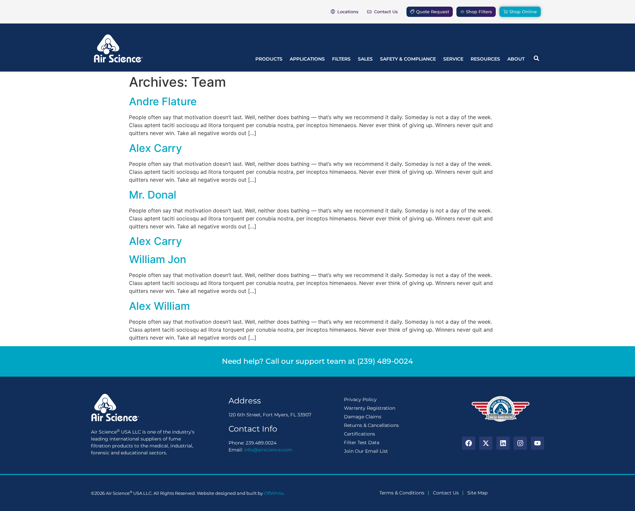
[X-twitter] (485, 443)
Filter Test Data (361, 442)
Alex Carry (155, 148)
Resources (485, 59)
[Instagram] (520, 443)
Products (268, 59)
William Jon (157, 259)
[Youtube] (537, 443)
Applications (307, 59)
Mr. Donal (152, 194)
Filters (341, 59)
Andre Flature (163, 101)
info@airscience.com (268, 450)
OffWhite (273, 493)
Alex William (159, 306)
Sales (365, 59)
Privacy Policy (360, 399)
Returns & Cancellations (371, 425)
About (516, 59)
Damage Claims (362, 417)
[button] (536, 58)
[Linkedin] (503, 443)
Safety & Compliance (408, 59)
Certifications (359, 434)
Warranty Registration (369, 408)
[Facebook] (468, 443)
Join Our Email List (366, 451)
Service (453, 59)
